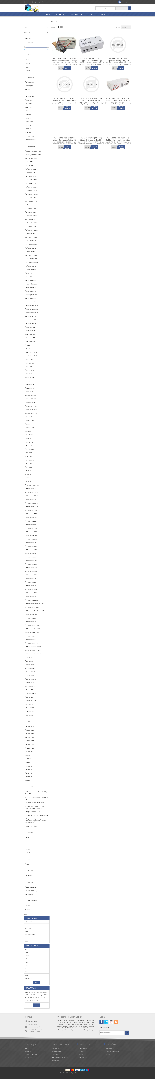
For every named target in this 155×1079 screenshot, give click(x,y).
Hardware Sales (56, 1051)
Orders (81, 1051)
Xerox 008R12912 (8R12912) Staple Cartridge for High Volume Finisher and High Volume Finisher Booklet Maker (91, 101)
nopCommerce (92, 1073)
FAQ (26, 1048)
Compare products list (112, 1051)
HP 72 (45, 995)
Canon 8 (27, 992)
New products (110, 1048)
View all (36, 982)
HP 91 (36, 1000)
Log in (35, 2)
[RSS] (116, 1022)
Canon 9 (33, 992)
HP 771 (38, 997)
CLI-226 (39, 992)
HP (25, 968)
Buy (62, 68)
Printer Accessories (29, 938)
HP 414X (27, 995)
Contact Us (55, 1048)
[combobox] (105, 8)
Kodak (26, 975)
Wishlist (81, 1054)
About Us (28, 1051)
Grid (57, 27)
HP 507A (33, 995)
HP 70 (39, 995)
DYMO (26, 962)
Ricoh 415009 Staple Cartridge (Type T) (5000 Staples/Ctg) (91, 59)
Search (129, 8)
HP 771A (43, 997)
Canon (26, 952)
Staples (26, 941)
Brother (27, 949)
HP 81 (27, 1000)
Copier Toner (28, 928)
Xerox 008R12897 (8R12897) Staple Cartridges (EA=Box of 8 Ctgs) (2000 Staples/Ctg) (64, 100)
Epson (26, 965)
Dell (26, 959)
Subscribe (127, 1033)
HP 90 (31, 1000)
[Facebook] (101, 1022)
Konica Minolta (28, 978)
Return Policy (83, 1057)
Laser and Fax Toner (30, 925)
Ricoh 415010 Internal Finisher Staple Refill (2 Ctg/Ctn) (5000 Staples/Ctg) (118, 60)
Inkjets (26, 931)
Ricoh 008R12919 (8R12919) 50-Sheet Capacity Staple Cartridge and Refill (64, 60)
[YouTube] (111, 1022)
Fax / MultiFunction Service (60, 1057)
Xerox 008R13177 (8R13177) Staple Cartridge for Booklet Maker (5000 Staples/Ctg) (91, 140)
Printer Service (56, 1060)
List (61, 27)
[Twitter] (106, 1022)
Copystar (27, 956)
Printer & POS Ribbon (30, 935)
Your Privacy (28, 1057)
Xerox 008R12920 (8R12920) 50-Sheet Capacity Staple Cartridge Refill (118, 100)
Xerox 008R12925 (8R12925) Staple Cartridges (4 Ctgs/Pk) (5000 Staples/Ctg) (64, 140)
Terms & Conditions (31, 1054)
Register (28, 2)
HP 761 (32, 997)
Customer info (83, 1048)
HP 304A (45, 992)
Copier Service (56, 1054)
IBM (26, 972)
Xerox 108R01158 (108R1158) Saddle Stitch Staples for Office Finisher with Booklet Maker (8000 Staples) (118, 141)
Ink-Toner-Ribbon (29, 922)
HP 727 (27, 997)
